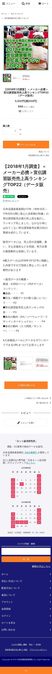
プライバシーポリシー (38, 650)
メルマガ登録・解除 (19, 644)
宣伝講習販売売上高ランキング (16, 18)
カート (45, 3)
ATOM (38, 644)
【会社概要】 (31, 452)
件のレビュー (11, 200)
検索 (27, 3)
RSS (30, 644)
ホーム (4, 14)
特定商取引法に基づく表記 (38, 155)
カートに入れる (28, 144)
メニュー (10, 3)
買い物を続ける (42, 403)
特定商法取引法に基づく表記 (16, 650)
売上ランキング (17, 14)
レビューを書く (27, 422)
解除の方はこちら (41, 566)
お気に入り (27, 111)
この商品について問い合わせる (36, 398)
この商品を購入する (26, 385)
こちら (31, 462)
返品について (44, 152)
